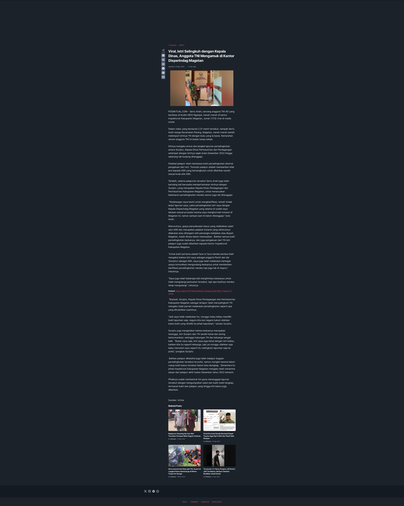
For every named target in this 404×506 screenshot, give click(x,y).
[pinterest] (163, 73)
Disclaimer (194, 502)
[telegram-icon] (153, 491)
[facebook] (163, 55)
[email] (163, 77)
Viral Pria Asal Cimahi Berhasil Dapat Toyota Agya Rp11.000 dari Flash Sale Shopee (218, 436)
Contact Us (205, 502)
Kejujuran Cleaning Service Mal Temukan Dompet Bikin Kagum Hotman (184, 435)
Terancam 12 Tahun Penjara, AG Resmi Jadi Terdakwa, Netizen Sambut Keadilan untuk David (219, 471)
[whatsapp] (163, 64)
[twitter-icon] (145, 491)
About (185, 502)
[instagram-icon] (149, 491)
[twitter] (163, 60)
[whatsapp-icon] (157, 491)
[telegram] (163, 68)
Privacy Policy (217, 502)
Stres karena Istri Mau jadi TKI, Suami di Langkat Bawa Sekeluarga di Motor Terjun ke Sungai (184, 471)
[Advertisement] (202, 25)
